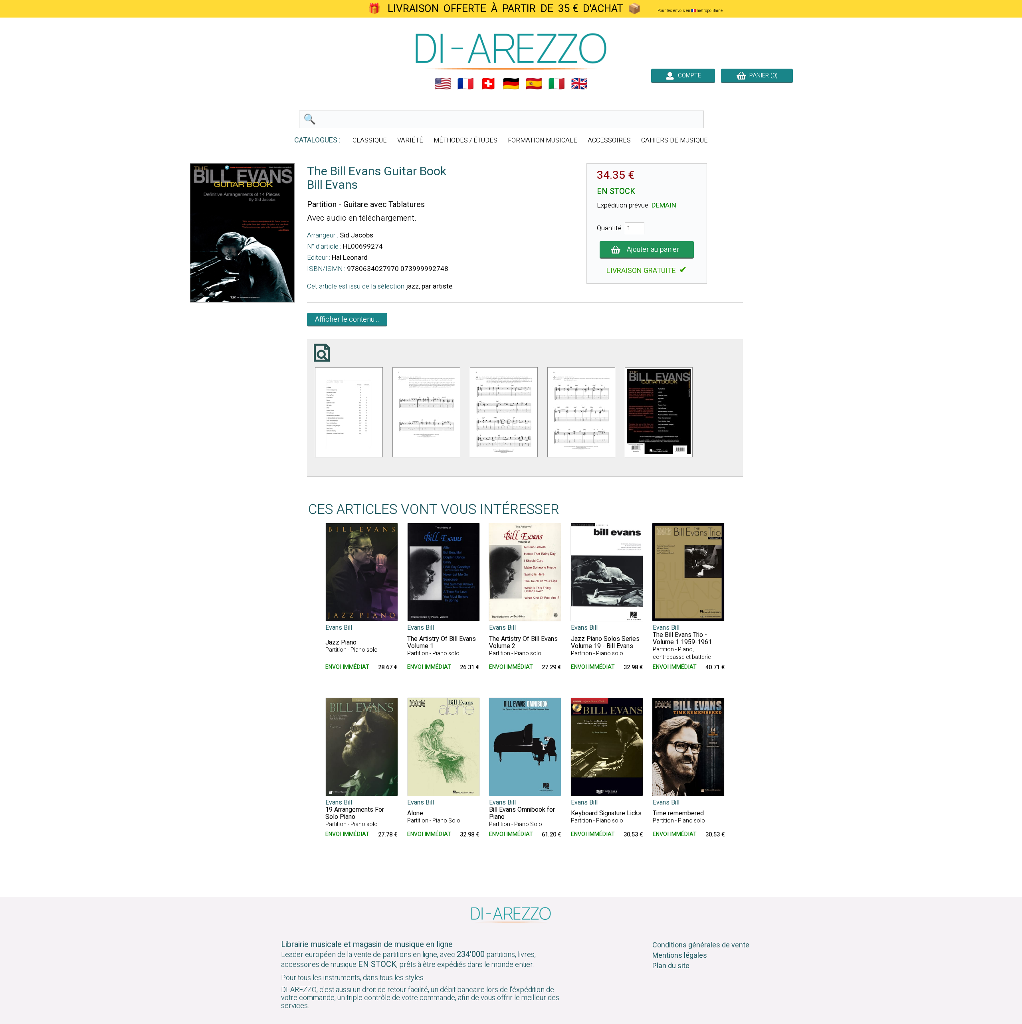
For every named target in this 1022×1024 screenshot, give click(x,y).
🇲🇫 (465, 84)
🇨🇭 (488, 84)
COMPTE (688, 75)
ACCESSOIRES (609, 140)
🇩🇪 (511, 84)
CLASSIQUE (370, 140)
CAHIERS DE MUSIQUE (674, 140)
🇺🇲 (442, 84)
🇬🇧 (579, 84)
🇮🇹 (556, 84)
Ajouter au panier (653, 249)
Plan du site (670, 966)
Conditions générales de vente (700, 945)
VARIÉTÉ (410, 140)
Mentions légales (679, 955)
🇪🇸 (533, 84)
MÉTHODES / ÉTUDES (465, 140)
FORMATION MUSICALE (542, 140)
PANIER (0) (762, 75)
